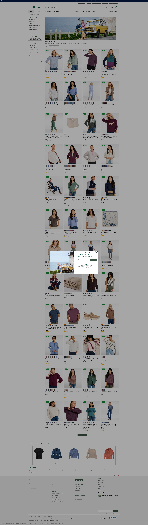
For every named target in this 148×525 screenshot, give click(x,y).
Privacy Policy (86, 267)
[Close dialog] (97, 252)
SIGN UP (93, 259)
